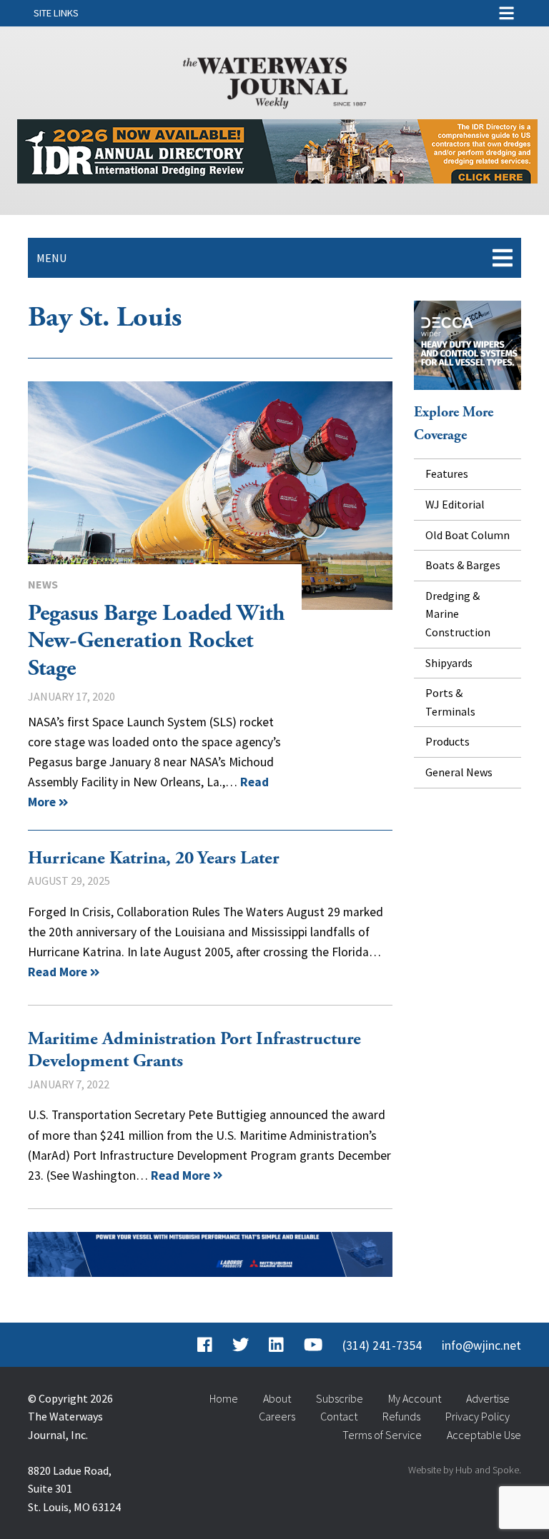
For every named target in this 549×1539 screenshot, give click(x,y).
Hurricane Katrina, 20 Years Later (154, 858)
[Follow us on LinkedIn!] (276, 1345)
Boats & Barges (462, 565)
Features (446, 473)
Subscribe (339, 1398)
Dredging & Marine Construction (457, 613)
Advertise (488, 1398)
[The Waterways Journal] (274, 80)
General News (459, 772)
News (43, 584)
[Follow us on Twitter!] (240, 1345)
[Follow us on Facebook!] (204, 1345)
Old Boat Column (467, 535)
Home (223, 1398)
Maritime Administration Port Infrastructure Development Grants (194, 1050)
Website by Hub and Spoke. (464, 1469)
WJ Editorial (455, 504)
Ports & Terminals (450, 702)
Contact (338, 1416)
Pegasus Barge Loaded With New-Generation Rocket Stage (210, 495)
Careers (277, 1416)
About (277, 1398)
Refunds (401, 1416)
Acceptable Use (484, 1435)
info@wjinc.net (481, 1345)
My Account (414, 1398)
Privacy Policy (477, 1416)
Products (447, 741)
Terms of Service (382, 1435)
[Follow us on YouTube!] (313, 1345)
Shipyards (449, 663)
